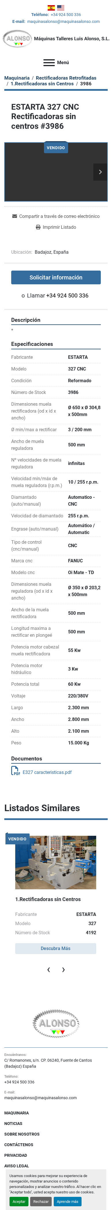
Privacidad (15, 1155)
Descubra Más (55, 948)
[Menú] (49, 62)
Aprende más (67, 1201)
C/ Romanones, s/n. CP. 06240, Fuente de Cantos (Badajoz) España (48, 1063)
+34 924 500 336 (65, 14)
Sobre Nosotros (22, 1134)
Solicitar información (56, 277)
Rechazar (41, 1201)
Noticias (13, 1123)
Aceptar (19, 1201)
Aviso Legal (16, 1166)
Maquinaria (16, 1113)
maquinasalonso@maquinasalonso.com (63, 21)
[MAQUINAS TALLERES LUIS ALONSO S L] (56, 1023)
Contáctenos (18, 1144)
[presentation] (48, 969)
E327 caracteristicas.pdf (47, 772)
